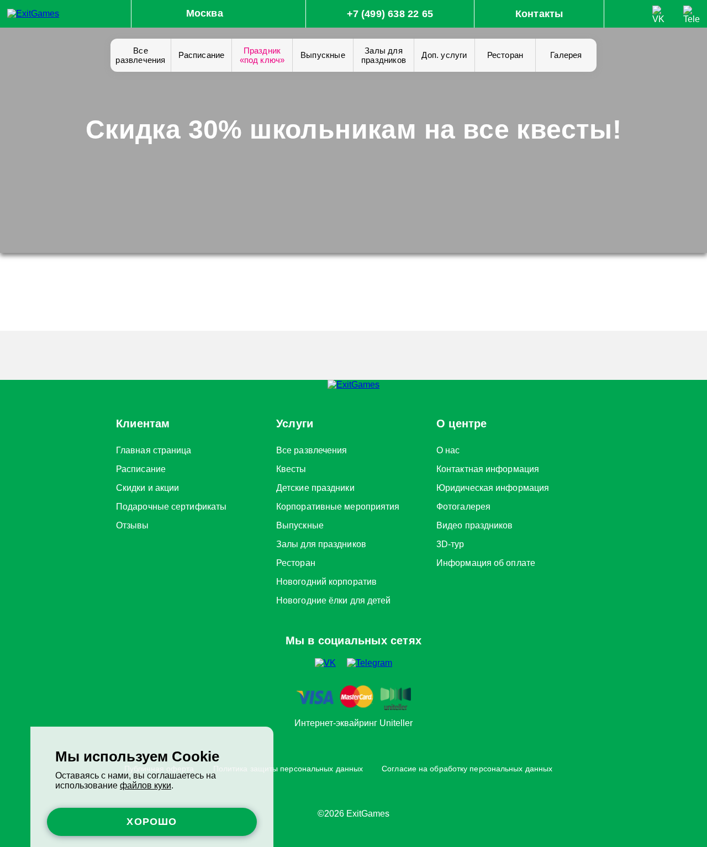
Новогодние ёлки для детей (333, 598)
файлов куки (145, 785)
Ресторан (505, 55)
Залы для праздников (383, 55)
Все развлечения (140, 55)
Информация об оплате (485, 561)
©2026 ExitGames (353, 813)
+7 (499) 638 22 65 (390, 13)
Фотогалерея (463, 504)
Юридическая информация (492, 486)
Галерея (566, 55)
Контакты (539, 13)
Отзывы (132, 523)
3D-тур (450, 542)
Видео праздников (474, 523)
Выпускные (322, 55)
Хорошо (151, 821)
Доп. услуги (444, 55)
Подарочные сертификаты (171, 504)
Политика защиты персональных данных (288, 768)
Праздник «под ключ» (262, 55)
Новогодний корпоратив (326, 580)
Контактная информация (487, 467)
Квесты (291, 467)
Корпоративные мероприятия (338, 504)
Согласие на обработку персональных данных (467, 768)
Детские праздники (315, 486)
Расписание (201, 55)
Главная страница (154, 448)
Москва (204, 13)
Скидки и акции (147, 486)
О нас (448, 448)
